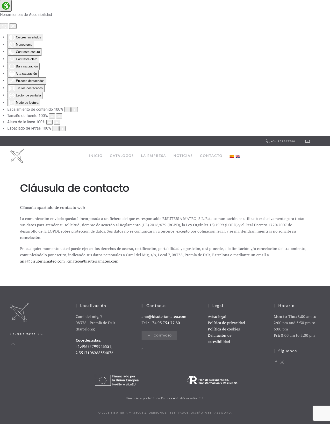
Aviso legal (217, 316)
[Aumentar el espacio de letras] (62, 128)
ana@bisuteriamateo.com (42, 261)
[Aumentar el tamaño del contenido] (75, 109)
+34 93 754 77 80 (165, 322)
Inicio (96, 156)
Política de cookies (224, 329)
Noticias (183, 156)
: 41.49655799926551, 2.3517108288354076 (95, 346)
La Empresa (153, 156)
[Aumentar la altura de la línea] (57, 122)
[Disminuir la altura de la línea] (49, 122)
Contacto (211, 156)
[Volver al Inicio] (17, 155)
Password (222, 412)
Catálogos (122, 156)
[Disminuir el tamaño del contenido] (67, 109)
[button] (13, 344)
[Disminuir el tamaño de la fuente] (52, 115)
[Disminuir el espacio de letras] (55, 128)
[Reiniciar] (4, 26)
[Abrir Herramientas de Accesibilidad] (6, 6)
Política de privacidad (226, 322)
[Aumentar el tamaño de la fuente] (59, 115)
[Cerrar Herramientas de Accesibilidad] (13, 26)
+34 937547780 (283, 141)
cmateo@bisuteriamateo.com (92, 261)
